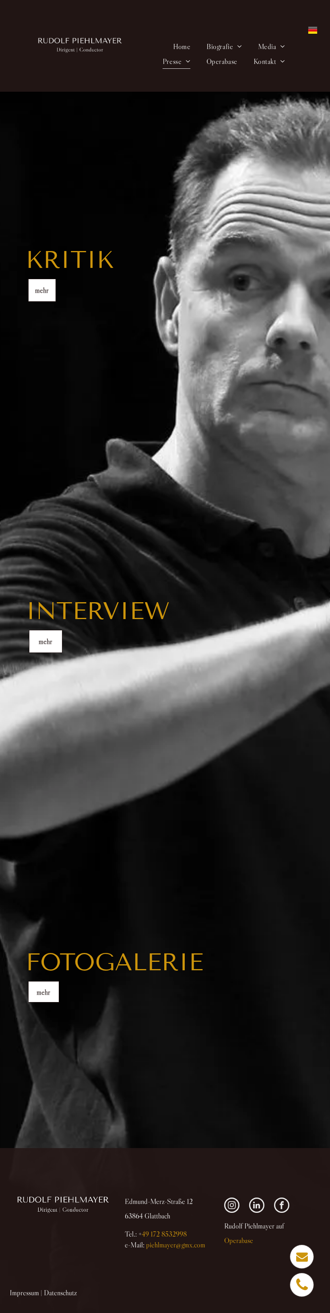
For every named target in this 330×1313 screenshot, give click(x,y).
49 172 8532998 (164, 1234)
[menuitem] (181, 46)
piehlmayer (175, 1245)
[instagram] (231, 1206)
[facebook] (281, 1206)
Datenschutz (60, 1292)
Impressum (24, 1292)
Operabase (238, 1240)
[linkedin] (256, 1206)
